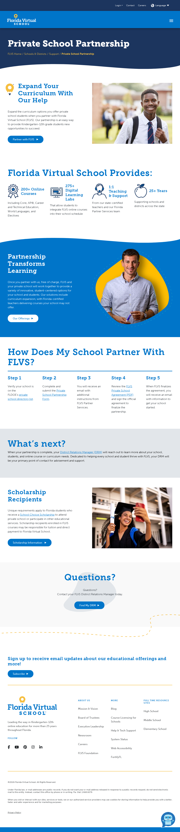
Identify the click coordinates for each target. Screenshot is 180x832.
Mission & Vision (88, 708)
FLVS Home (14, 53)
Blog (114, 708)
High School (151, 711)
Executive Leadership (91, 726)
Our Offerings (21, 318)
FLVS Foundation (88, 753)
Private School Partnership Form (54, 395)
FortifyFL (116, 757)
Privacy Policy (14, 812)
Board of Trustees (88, 717)
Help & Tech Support (123, 730)
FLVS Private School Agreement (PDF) (122, 390)
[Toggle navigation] (171, 20)
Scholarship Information (28, 542)
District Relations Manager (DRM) (81, 452)
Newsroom (84, 735)
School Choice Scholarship (37, 514)
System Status (119, 739)
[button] (119, 5)
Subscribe (19, 673)
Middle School (152, 720)
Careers (142, 5)
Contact (130, 5)
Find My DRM (87, 605)
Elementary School (155, 729)
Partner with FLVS (24, 139)
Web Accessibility (121, 748)
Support (54, 53)
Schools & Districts (35, 53)
